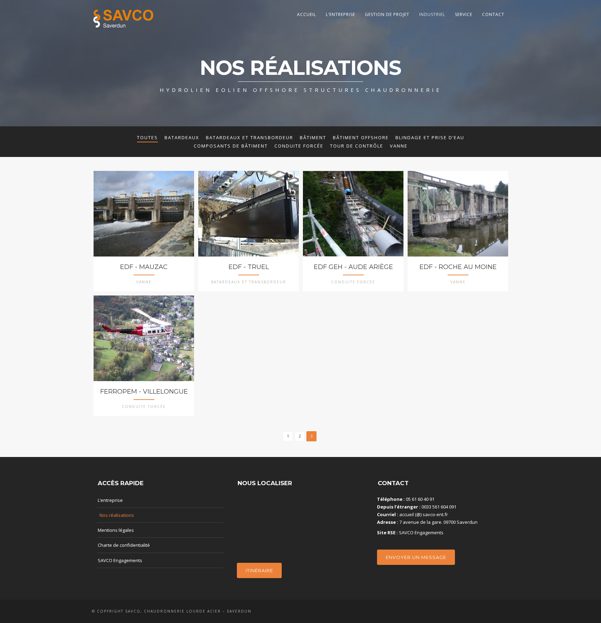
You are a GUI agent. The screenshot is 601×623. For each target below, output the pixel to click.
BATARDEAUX (182, 137)
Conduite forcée (298, 146)
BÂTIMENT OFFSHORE (361, 137)
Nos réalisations (116, 515)
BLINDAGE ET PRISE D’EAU (429, 137)
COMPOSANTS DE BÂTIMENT (231, 146)
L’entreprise (340, 14)
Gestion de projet (387, 14)
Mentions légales (116, 530)
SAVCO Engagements (120, 560)
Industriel (432, 14)
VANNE (399, 146)
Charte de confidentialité (124, 545)
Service (463, 14)
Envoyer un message (416, 557)
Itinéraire (259, 570)
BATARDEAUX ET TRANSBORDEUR (249, 137)
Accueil (306, 14)
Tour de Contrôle (356, 146)
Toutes (147, 137)
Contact (493, 14)
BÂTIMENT (313, 137)
